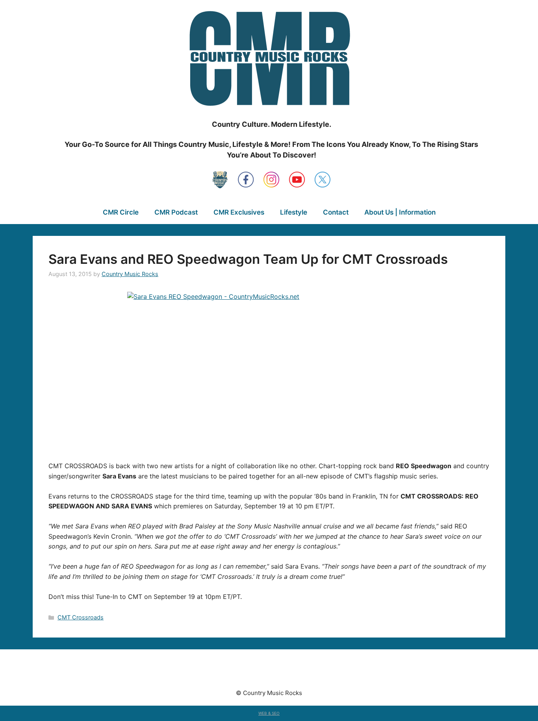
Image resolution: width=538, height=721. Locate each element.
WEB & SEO (269, 713)
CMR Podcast (176, 212)
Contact (336, 212)
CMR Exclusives (238, 212)
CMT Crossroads (81, 617)
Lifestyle (293, 212)
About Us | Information (400, 212)
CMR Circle (121, 212)
